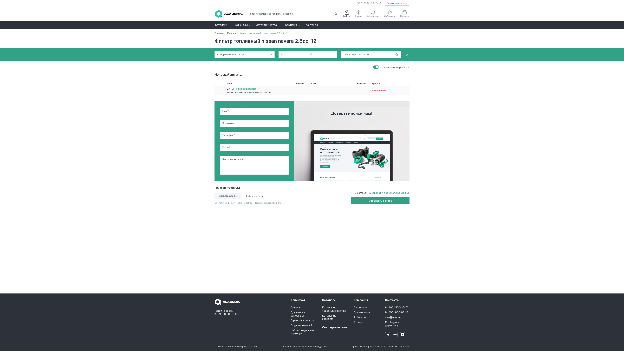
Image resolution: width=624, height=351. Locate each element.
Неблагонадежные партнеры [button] (302, 332)
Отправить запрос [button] (380, 200)
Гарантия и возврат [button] (303, 320)
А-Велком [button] (360, 317)
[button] (369, 3)
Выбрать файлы (228, 196)
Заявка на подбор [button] (397, 3)
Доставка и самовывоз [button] (298, 314)
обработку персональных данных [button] (390, 192)
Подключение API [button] (302, 325)
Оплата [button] (295, 307)
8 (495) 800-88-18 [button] (396, 312)
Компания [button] (291, 24)
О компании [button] (361, 307)
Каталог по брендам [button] (329, 317)
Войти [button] (346, 16)
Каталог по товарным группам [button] (334, 309)
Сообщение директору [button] (392, 323)
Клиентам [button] (241, 24)
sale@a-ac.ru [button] (393, 317)
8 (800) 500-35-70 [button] (397, 307)
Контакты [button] (312, 24)
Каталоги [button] (221, 24)
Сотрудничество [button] (266, 24)
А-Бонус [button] (359, 322)
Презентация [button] (362, 312)
